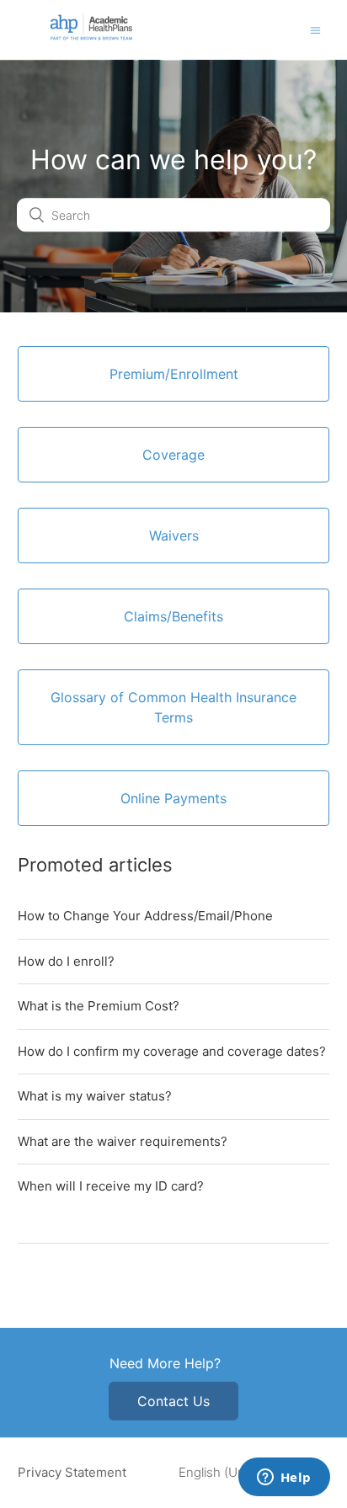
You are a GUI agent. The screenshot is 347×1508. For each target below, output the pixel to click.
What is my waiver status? (95, 1096)
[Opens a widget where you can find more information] (284, 1478)
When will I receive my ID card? (111, 1186)
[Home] (91, 37)
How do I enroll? (66, 961)
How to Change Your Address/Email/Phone (145, 916)
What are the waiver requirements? (122, 1141)
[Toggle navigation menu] (315, 30)
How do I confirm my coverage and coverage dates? (172, 1051)
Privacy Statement (72, 1472)
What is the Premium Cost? (98, 1006)
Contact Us (173, 1401)
